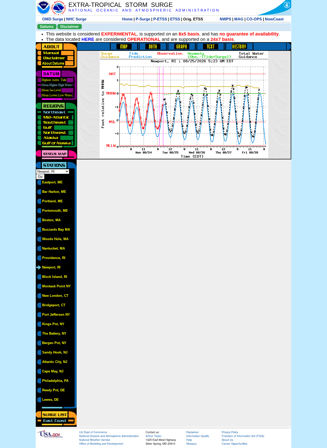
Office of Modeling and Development (101, 443)
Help (189, 440)
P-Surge (143, 19)
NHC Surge (76, 19)
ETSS (175, 19)
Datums (47, 26)
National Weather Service (94, 440)
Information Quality (197, 436)
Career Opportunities (234, 443)
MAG (238, 19)
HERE (87, 39)
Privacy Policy (230, 432)
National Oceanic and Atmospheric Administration (109, 436)
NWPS (225, 19)
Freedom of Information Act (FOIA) (243, 436)
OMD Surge (52, 19)
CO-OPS (254, 19)
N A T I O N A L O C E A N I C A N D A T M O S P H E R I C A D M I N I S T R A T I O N (143, 10)
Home (127, 19)
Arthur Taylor (153, 436)
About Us (227, 440)
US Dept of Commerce (93, 432)
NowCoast (274, 19)
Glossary (191, 443)
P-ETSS (160, 19)
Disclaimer (69, 26)
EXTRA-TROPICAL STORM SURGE (120, 4)
